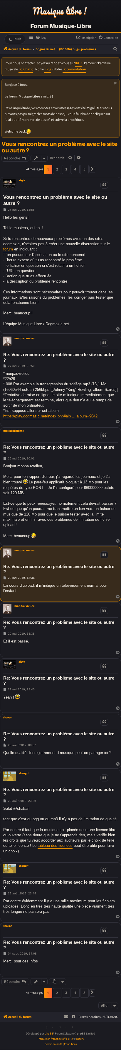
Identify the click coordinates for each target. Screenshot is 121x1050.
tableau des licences (55, 845)
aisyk (22, 180)
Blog (47, 69)
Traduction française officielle (55, 1039)
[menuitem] (41, 37)
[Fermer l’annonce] (115, 83)
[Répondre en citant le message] (104, 185)
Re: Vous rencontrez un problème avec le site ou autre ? (58, 357)
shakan (7, 717)
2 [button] (57, 169)
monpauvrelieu (24, 338)
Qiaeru (80, 1039)
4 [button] (75, 169)
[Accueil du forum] (60, 11)
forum (8, 249)
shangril (24, 773)
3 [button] (66, 169)
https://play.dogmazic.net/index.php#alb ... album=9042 (50, 416)
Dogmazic (26, 69)
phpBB (49, 1034)
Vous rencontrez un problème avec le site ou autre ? (59, 147)
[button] (92, 169)
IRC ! (78, 63)
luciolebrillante (13, 431)
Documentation (74, 69)
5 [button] (84, 169)
